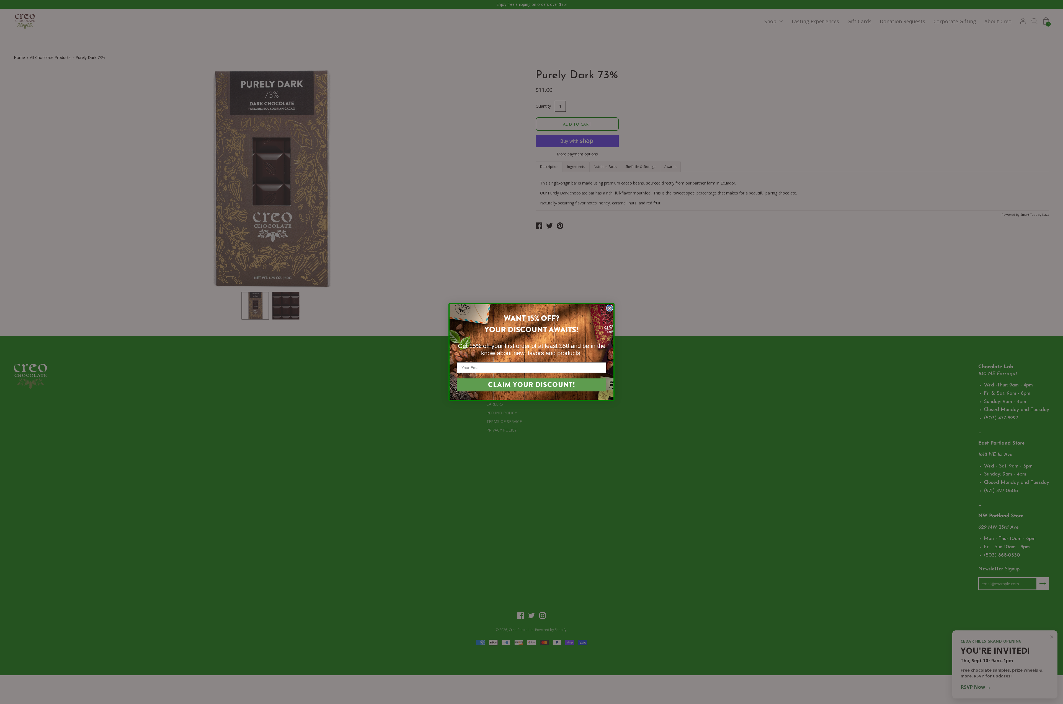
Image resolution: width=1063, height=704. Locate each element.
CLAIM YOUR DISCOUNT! (531, 385)
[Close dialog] (609, 308)
